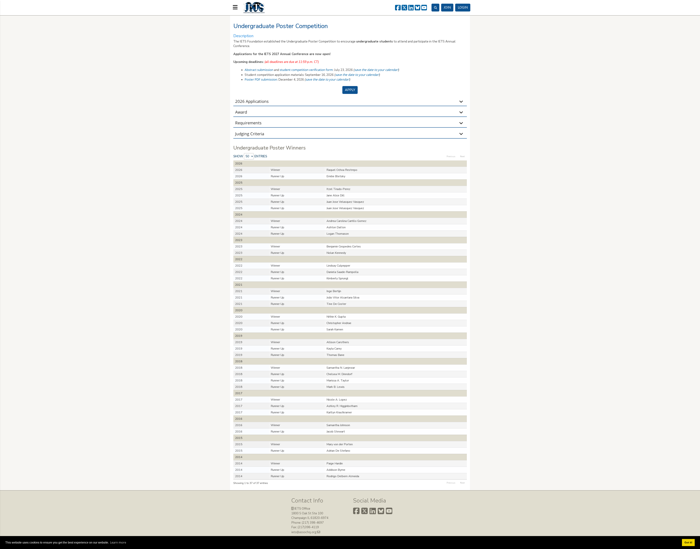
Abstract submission (259, 70)
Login (463, 7)
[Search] (435, 7)
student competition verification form (306, 70)
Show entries (250, 156)
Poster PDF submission (261, 79)
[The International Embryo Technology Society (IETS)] (254, 7)
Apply (350, 90)
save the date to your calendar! (376, 70)
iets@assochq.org (304, 532)
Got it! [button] (688, 542)
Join (447, 7)
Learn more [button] (118, 542)
